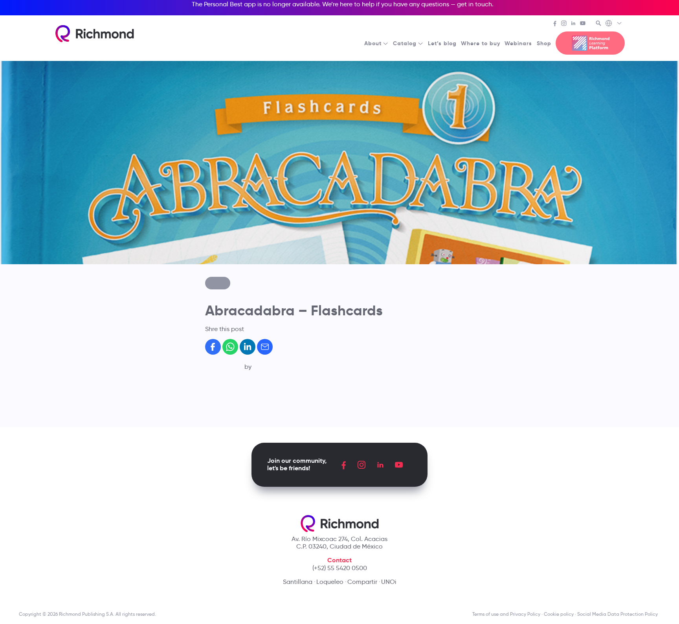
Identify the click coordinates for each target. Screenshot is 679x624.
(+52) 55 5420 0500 (339, 568)
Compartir (362, 581)
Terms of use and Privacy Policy (506, 614)
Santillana (297, 581)
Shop (544, 43)
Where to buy (480, 43)
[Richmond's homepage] (94, 33)
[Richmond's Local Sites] (614, 24)
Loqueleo (329, 581)
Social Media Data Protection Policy (618, 614)
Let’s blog (442, 43)
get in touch (474, 4)
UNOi (388, 581)
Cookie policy (559, 614)
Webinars (518, 43)
